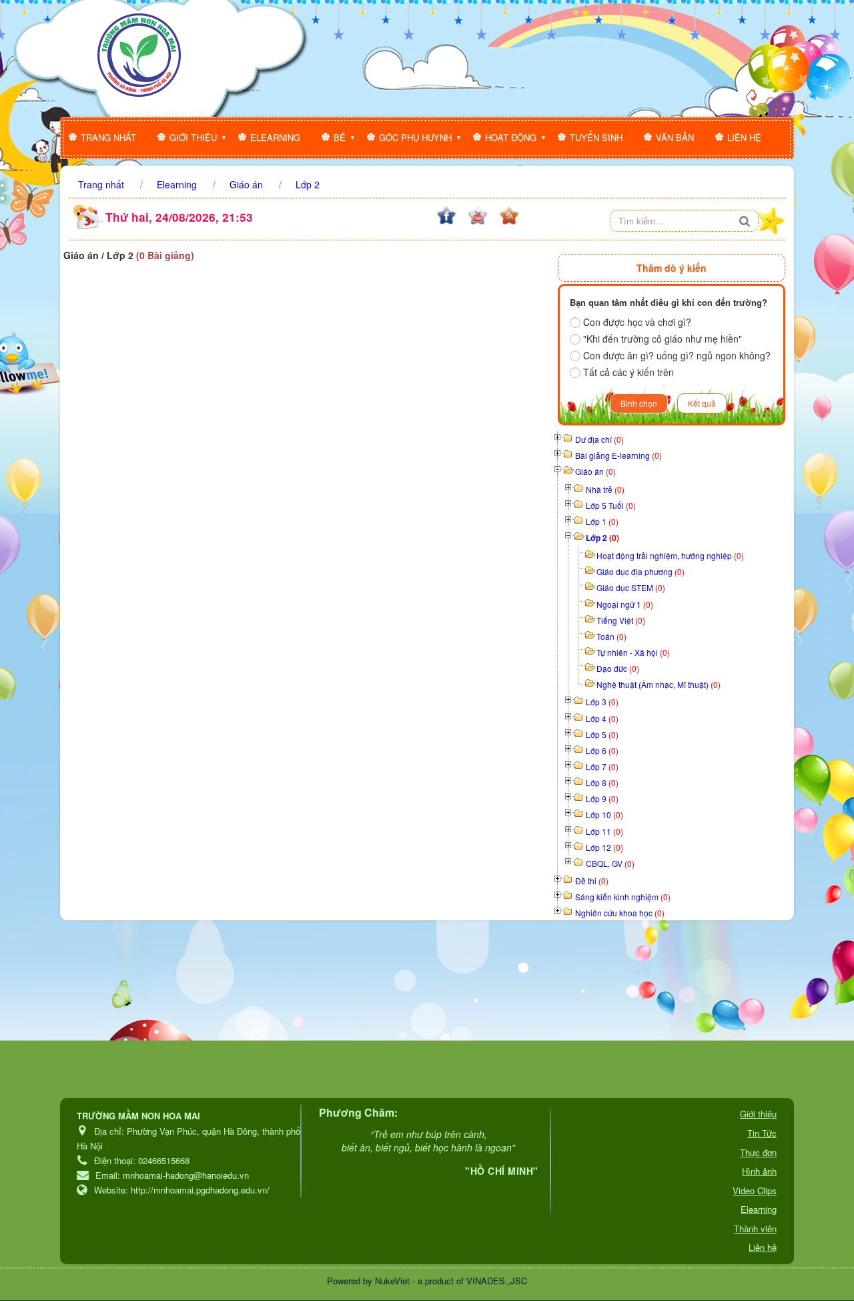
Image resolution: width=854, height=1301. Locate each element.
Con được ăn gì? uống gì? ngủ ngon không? (677, 355)
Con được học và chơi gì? (637, 322)
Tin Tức (762, 1133)
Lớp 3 (602, 701)
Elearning (275, 137)
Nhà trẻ (605, 489)
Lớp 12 (604, 847)
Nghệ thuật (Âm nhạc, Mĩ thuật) (658, 684)
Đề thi (591, 880)
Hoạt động (510, 137)
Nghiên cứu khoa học (620, 912)
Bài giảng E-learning (618, 455)
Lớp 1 (602, 521)
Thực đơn (758, 1152)
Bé (340, 137)
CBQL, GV (610, 863)
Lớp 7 (602, 766)
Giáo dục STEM (630, 587)
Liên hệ (744, 137)
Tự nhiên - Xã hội (633, 652)
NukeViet (392, 1280)
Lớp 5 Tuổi (611, 505)
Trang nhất (108, 137)
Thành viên (755, 1228)
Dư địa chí (599, 439)
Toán (611, 636)
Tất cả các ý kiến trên (628, 372)
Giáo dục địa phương (640, 571)
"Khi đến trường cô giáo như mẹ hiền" (662, 338)
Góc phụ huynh (415, 137)
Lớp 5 (602, 734)
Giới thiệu (193, 137)
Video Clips (755, 1190)
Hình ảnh (759, 1171)
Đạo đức (617, 668)
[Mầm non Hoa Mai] (139, 55)
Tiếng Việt (620, 620)
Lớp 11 (604, 831)
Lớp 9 (602, 798)
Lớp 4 (602, 718)
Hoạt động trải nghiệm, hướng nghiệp (670, 555)
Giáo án (595, 471)
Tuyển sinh (596, 137)
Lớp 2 (602, 538)
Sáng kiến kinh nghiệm (623, 896)
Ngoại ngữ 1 (624, 604)
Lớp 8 (602, 782)
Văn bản (675, 137)
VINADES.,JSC (496, 1280)
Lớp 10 (604, 814)
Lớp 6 (602, 750)
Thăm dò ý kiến (671, 267)
